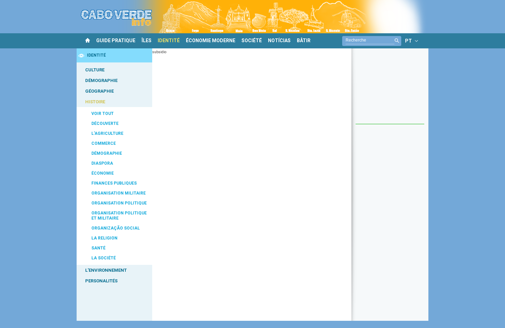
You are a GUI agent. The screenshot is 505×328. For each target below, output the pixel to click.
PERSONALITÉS (101, 280)
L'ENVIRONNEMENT (106, 270)
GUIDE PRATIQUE (115, 40)
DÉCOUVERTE (105, 123)
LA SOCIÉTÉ (103, 258)
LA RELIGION (104, 238)
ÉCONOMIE (102, 173)
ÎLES (147, 40)
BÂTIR (304, 40)
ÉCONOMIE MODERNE (210, 40)
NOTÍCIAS (279, 40)
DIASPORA (102, 163)
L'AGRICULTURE (107, 133)
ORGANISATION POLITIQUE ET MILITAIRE (119, 216)
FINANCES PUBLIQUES (114, 183)
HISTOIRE (95, 101)
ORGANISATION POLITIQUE (119, 203)
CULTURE (94, 69)
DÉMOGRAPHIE (101, 80)
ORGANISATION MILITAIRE (118, 193)
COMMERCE (103, 143)
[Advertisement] (390, 89)
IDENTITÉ (169, 40)
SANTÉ (98, 248)
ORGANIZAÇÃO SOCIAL (115, 228)
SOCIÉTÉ (252, 40)
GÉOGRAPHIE (99, 91)
